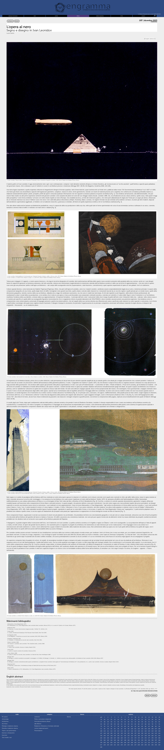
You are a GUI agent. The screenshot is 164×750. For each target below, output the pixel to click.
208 (132, 742)
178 (152, 738)
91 (101, 728)
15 (152, 717)
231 (149, 745)
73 (101, 726)
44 (125, 722)
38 (104, 722)
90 (159, 726)
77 (114, 726)
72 (159, 724)
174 (139, 738)
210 (139, 742)
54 (159, 722)
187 (122, 740)
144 (159, 733)
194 (146, 740)
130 (111, 733)
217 (101, 745)
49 (142, 722)
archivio (56, 15)
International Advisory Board (42, 721)
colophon (143, 15)
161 (156, 735)
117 (128, 731)
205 (122, 742)
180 (159, 738)
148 (111, 735)
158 (146, 735)
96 (118, 728)
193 (142, 740)
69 (149, 724)
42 (118, 722)
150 (118, 735)
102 (139, 728)
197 (156, 740)
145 (101, 735)
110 (104, 731)
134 (125, 733)
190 (132, 740)
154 (132, 735)
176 (145, 738)
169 (122, 738)
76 (111, 726)
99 (128, 728)
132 (118, 733)
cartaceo (10, 21)
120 (139, 731)
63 (128, 724)
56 (104, 724)
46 (132, 722)
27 (128, 719)
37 (101, 722)
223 (122, 745)
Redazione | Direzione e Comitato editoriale (46, 726)
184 (111, 740)
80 (125, 726)
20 (104, 719)
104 (146, 728)
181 (101, 740)
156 (139, 735)
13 (145, 717)
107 (156, 728)
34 (152, 719)
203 (115, 742)
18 (159, 717)
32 (145, 719)
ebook (17, 21)
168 (118, 738)
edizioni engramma (100, 15)
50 (145, 722)
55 (101, 724)
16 (155, 717)
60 (118, 724)
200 (105, 742)
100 (132, 728)
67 (142, 724)
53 (155, 722)
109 (101, 731)
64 (132, 724)
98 (125, 728)
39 (108, 722)
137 (135, 733)
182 (105, 740)
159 (149, 735)
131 (115, 733)
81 (128, 726)
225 (128, 745)
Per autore (5, 717)
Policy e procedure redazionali (42, 719)
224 (125, 745)
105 (149, 728)
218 (105, 745)
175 (142, 738)
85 (142, 726)
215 (156, 742)
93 (108, 728)
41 (114, 722)
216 (159, 742)
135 (128, 733)
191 (135, 740)
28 (132, 719)
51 (149, 722)
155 (135, 735)
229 (142, 745)
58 (111, 724)
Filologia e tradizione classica (10, 726)
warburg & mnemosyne (13, 15)
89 (155, 726)
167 (115, 738)
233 (156, 745)
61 (121, 724)
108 (159, 728)
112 (111, 731)
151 (122, 735)
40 (111, 722)
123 (149, 731)
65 (135, 724)
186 (118, 740)
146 (105, 735)
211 (142, 742)
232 (152, 745)
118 (132, 731)
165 (108, 738)
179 (156, 738)
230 (146, 745)
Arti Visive (4, 723)
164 (105, 738)
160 (152, 735)
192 (139, 740)
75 (108, 726)
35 (155, 719)
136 (132, 733)
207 (128, 742)
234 (159, 745)
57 (108, 724)
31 (142, 719)
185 (115, 740)
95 (114, 728)
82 (132, 726)
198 (159, 740)
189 (128, 740)
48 (138, 722)
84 (138, 726)
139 (142, 733)
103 (142, 728)
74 (104, 726)
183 (108, 740)
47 (135, 722)
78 (118, 726)
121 (142, 731)
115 (122, 731)
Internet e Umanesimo (8, 733)
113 (115, 731)
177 (149, 738)
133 (122, 733)
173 (135, 738)
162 (159, 735)
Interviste (4, 735)
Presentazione (38, 730)
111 (108, 731)
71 (155, 724)
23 (114, 719)
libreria (78, 15)
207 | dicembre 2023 (148, 20)
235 (101, 747)
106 (152, 728)
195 (149, 740)
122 (146, 731)
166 (111, 738)
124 (152, 731)
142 (152, 733)
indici (35, 15)
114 (118, 731)
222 (118, 745)
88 (152, 726)
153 (128, 735)
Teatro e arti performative (9, 730)
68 (145, 724)
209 (135, 742)
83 (135, 726)
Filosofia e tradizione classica (10, 728)
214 (152, 742)
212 (146, 742)
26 (125, 719)
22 (111, 719)
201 (108, 742)
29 (135, 719)
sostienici (37, 717)
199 (101, 742)
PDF (156, 688)
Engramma (82, 7)
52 (152, 722)
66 (138, 724)
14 (149, 717)
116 (125, 731)
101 (135, 728)
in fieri (121, 15)
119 (135, 731)
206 (125, 742)
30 (138, 719)
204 (118, 742)
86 (145, 726)
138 (139, 733)
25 (121, 719)
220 (111, 745)
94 (111, 728)
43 (121, 722)
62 (125, 724)
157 (142, 735)
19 (101, 719)
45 (128, 722)
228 (139, 745)
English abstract (149, 38)
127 (101, 733)
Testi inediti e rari (7, 737)
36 (159, 719)
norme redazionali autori (41, 728)
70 (152, 724)
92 (104, 728)
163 (101, 738)
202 (111, 742)
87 (149, 726)
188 (125, 740)
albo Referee (37, 723)
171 (128, 738)
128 (105, 733)
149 (115, 735)
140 (146, 733)
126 (159, 731)
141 (149, 733)
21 (108, 719)
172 (132, 738)
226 (132, 745)
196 (152, 740)
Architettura (5, 721)
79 (121, 726)
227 (135, 745)
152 (125, 735)
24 (118, 719)
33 (149, 719)
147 (108, 735)
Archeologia (5, 719)
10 (135, 717)
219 (108, 745)
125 (156, 731)
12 (142, 717)
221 (115, 745)
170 (125, 738)
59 (114, 724)
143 (156, 733)
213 (149, 742)
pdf (101, 717)
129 (108, 733)
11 (138, 717)
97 (121, 728)
